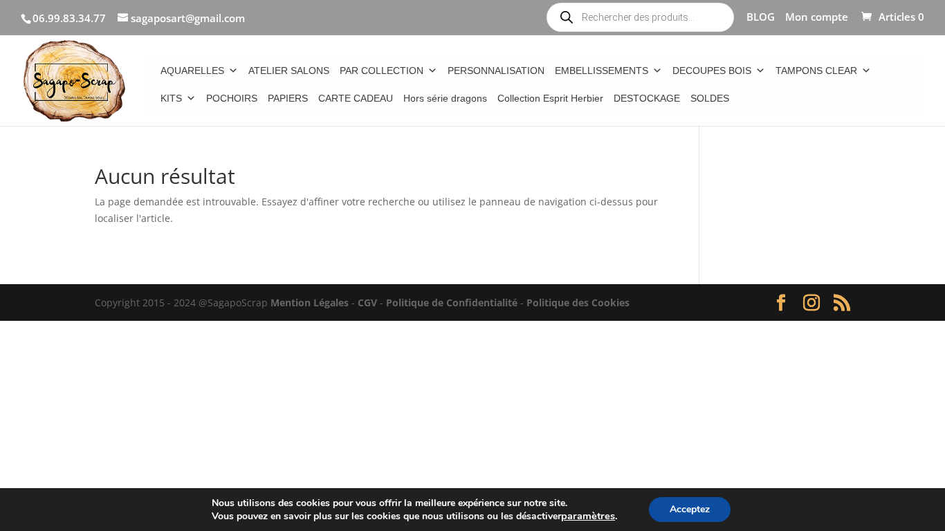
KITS (171, 98)
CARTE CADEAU (355, 98)
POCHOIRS (231, 98)
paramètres (588, 516)
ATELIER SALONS (288, 70)
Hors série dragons (445, 98)
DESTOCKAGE (647, 98)
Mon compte (816, 18)
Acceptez (690, 509)
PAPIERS (288, 98)
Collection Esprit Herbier (550, 98)
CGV (367, 302)
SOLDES (709, 98)
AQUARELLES (192, 70)
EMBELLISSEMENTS (601, 70)
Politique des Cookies (578, 302)
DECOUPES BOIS (711, 70)
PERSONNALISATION (496, 70)
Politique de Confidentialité (451, 302)
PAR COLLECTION (381, 70)
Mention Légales (309, 302)
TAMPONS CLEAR (816, 70)
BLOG (760, 18)
